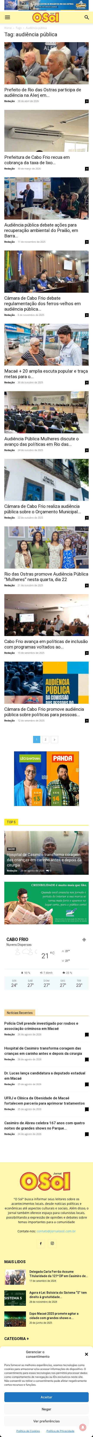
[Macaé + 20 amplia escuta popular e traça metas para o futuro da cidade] (46, 345)
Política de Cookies (28, 1431)
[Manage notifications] (82, 1427)
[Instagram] (52, 1243)
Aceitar (46, 1397)
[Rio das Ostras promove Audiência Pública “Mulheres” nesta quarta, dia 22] (46, 547)
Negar (46, 1409)
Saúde (11, 849)
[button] (86, 1354)
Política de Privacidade (60, 1431)
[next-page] (54, 739)
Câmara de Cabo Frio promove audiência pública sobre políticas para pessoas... (44, 712)
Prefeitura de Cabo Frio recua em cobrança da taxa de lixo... (37, 160)
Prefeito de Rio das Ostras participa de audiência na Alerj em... (42, 92)
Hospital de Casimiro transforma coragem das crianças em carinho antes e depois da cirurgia (44, 859)
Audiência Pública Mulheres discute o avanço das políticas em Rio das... (41, 441)
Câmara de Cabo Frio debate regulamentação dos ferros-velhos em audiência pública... (42, 304)
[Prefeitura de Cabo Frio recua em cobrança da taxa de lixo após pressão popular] (46, 131)
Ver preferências (46, 1421)
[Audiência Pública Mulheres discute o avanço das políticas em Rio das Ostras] (46, 412)
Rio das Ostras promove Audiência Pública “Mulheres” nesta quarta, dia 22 (46, 576)
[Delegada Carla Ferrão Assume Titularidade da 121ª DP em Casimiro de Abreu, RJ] (15, 1277)
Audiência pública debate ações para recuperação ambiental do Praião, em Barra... (41, 230)
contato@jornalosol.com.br (56, 1231)
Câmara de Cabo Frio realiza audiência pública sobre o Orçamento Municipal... (42, 509)
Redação (9, 101)
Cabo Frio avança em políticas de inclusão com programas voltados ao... (46, 644)
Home (8, 28)
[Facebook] (40, 1243)
